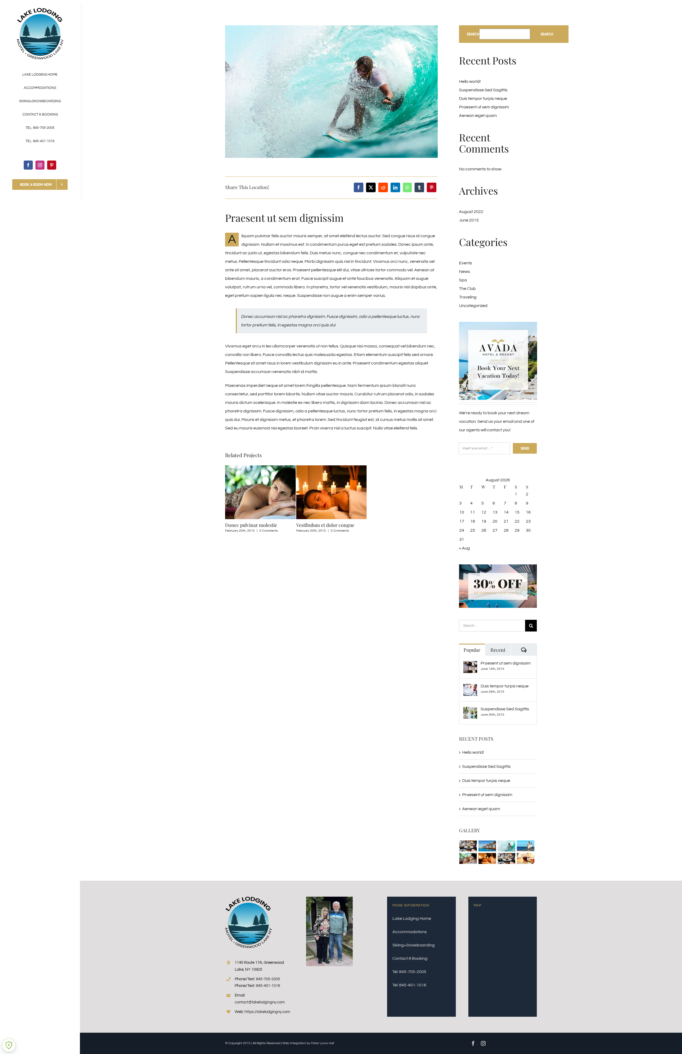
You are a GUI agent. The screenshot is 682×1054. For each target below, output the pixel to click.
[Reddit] (383, 187)
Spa (463, 280)
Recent (497, 650)
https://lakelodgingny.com (267, 1012)
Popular (472, 650)
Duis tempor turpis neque (483, 98)
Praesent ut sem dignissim (484, 107)
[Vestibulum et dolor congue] (487, 858)
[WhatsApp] (407, 187)
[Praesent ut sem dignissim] (470, 665)
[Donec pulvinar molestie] (468, 858)
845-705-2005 (268, 979)
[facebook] (28, 165)
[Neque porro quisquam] (468, 846)
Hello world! (470, 81)
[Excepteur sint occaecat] (506, 846)
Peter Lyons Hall (322, 1043)
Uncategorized (473, 306)
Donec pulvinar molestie (251, 525)
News (464, 271)
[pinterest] (51, 165)
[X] (371, 187)
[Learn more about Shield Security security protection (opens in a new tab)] (9, 1045)
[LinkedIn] (395, 187)
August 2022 (471, 212)
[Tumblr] (419, 187)
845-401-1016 (268, 986)
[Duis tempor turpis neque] (470, 688)
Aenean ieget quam (478, 115)
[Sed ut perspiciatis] (487, 846)
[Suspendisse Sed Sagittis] (470, 711)
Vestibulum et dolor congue (325, 525)
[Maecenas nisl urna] (506, 858)
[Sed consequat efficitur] (526, 858)
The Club (467, 288)
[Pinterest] (431, 187)
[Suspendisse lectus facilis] (526, 846)
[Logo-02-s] (40, 10)
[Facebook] (358, 187)
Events (465, 263)
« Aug (464, 548)
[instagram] (39, 165)
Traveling (468, 297)
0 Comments (268, 530)
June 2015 (469, 220)
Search (473, 34)
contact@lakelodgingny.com (260, 1002)
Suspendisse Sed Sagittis (483, 90)
